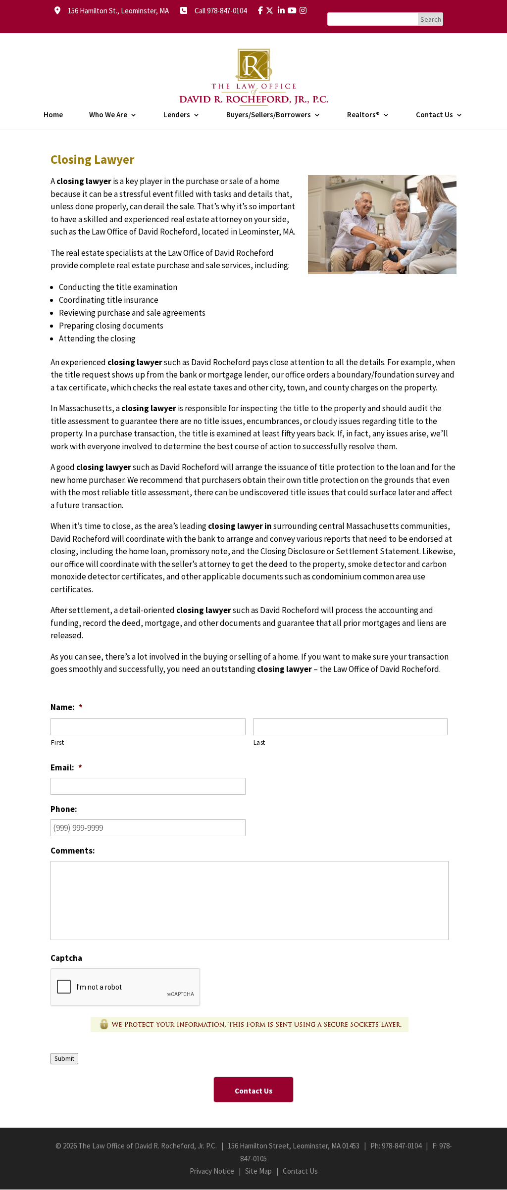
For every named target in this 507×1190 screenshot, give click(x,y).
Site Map (258, 1171)
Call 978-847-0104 (218, 10)
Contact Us (434, 115)
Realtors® (363, 115)
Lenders (176, 115)
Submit (64, 1058)
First (57, 742)
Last (260, 742)
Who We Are (108, 115)
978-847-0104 (401, 1145)
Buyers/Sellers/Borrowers (268, 115)
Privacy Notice (212, 1171)
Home (53, 115)
